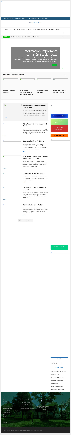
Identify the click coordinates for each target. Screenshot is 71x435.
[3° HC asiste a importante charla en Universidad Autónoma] (27, 83)
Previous (65, 37)
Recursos (35, 33)
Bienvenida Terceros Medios (33, 205)
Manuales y (59, 247)
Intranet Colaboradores (59, 122)
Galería (29, 33)
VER (54, 65)
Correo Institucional (59, 116)
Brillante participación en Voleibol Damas (35, 125)
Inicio (6, 29)
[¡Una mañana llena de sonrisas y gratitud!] (60, 83)
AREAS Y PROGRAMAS (54, 29)
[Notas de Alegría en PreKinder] (10, 83)
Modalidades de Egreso (39, 29)
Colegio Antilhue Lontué (8, 430)
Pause (63, 37)
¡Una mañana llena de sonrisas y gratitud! (59, 91)
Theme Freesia (22, 430)
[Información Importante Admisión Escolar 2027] (13, 109)
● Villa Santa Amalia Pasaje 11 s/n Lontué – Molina (38, 18)
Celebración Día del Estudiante (18, 37)
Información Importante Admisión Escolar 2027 (41, 52)
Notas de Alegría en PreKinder (9, 91)
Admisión (29, 29)
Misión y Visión (21, 29)
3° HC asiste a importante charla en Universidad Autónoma (26, 92)
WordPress (27, 430)
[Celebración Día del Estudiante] (44, 83)
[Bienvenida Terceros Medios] (12, 209)
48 (29, 220)
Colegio (12, 29)
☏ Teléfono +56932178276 (20, 18)
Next (67, 37)
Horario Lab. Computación (59, 129)
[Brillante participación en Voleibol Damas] (12, 128)
